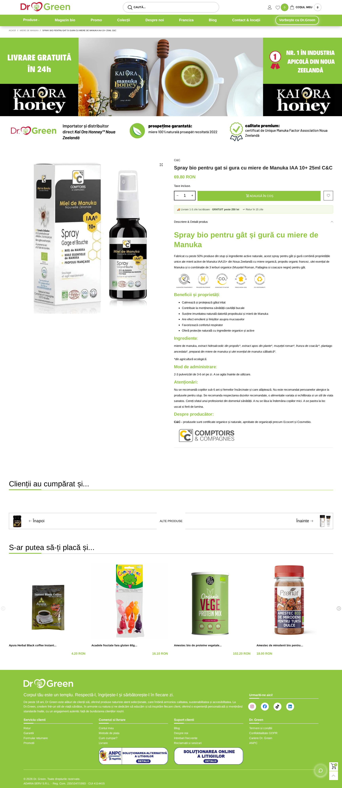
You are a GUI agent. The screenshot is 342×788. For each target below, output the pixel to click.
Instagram (252, 707)
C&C (177, 160)
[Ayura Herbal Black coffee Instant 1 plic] (47, 601)
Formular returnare (36, 738)
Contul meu (106, 728)
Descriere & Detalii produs (191, 221)
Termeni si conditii (260, 728)
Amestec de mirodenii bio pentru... (279, 645)
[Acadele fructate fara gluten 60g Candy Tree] (129, 601)
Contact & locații (246, 20)
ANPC (253, 743)
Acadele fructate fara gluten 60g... (114, 645)
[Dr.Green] (45, 6)
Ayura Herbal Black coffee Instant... (32, 645)
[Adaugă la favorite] (328, 195)
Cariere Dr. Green (260, 738)
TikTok (277, 707)
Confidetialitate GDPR (263, 733)
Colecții (123, 20)
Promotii (29, 743)
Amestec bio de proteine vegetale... (198, 645)
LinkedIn (290, 707)
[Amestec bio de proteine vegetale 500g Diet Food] (212, 601)
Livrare (103, 743)
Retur (27, 728)
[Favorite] (278, 8)
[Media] (161, 165)
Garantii (29, 733)
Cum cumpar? (108, 738)
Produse (30, 20)
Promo (96, 20)
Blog (213, 20)
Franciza (186, 20)
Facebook (265, 707)
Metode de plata (109, 733)
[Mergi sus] (333, 775)
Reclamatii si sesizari (187, 743)
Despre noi (154, 20)
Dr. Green (39, 778)
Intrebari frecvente (185, 738)
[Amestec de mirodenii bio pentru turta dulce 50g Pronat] (294, 601)
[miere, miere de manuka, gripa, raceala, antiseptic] (88, 237)
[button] (177, 195)
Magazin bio (65, 20)
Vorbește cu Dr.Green (297, 20)
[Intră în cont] (272, 7)
